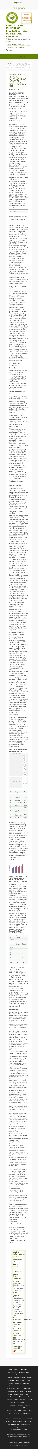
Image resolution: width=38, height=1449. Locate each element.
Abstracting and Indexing (13, 1388)
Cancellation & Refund (13, 1424)
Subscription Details (16, 1429)
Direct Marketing (13, 1427)
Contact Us (26, 1375)
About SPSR (18, 1383)
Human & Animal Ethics (16, 1397)
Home (11, 63)
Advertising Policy (26, 1424)
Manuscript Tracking (19, 1377)
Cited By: (16, 1271)
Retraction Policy (11, 1410)
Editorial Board (25, 1369)
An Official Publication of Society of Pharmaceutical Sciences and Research (18, 47)
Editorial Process (26, 1388)
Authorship (12, 1405)
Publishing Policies (17, 1416)
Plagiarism (20, 1405)
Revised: (16, 1329)
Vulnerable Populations (20, 1399)
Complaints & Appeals (22, 1408)
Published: (17, 1346)
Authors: (16, 1281)
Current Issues (12, 1372)
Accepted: (16, 1333)
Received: (16, 1322)
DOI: (14, 1338)
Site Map (25, 1429)
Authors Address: (16, 1296)
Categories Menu (18, 56)
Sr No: (15, 1257)
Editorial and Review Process (15, 1391)
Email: (15, 1318)
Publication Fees (17, 1421)
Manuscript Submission (15, 1375)
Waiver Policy (27, 1421)
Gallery (10, 1377)
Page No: (16, 1260)
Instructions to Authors (24, 1372)
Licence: (16, 1279)
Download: (17, 1267)
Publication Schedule (23, 1386)
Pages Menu (18, 3)
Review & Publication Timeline (22, 1394)
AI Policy (16, 1413)
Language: (17, 1274)
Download (18, 1351)
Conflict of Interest (22, 1402)
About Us (16, 1369)
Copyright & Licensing (17, 1419)
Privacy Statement (24, 1427)
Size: (14, 1264)
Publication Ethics (22, 1410)
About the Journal (20, 1380)
